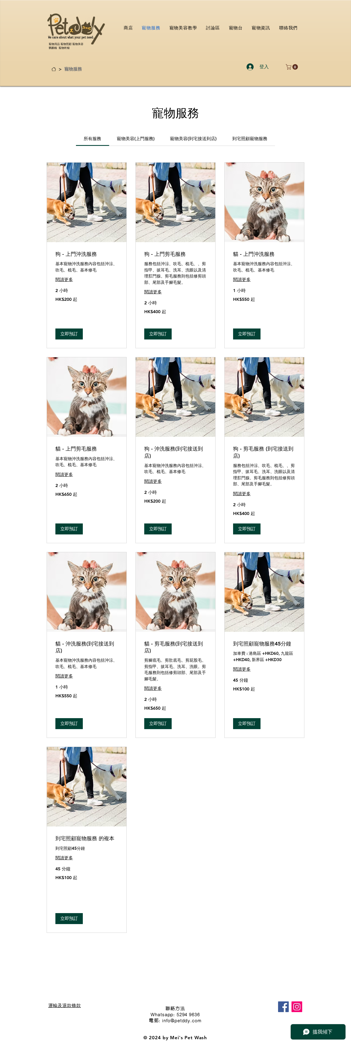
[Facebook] (283, 1006)
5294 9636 (188, 1014)
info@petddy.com (182, 1020)
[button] (292, 67)
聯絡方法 (175, 1008)
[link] (92, 138)
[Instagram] (296, 1006)
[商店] (54, 69)
